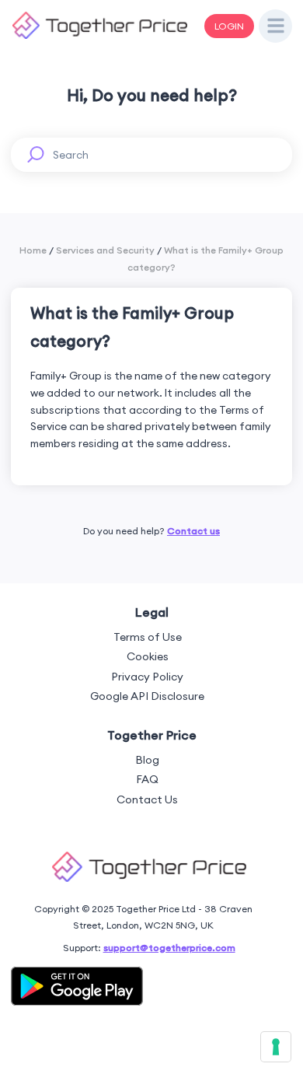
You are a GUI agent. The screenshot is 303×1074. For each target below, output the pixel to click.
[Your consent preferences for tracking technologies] (276, 1047)
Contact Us (147, 799)
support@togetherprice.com (169, 947)
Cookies (148, 656)
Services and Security (105, 250)
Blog (147, 760)
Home (33, 250)
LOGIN (229, 26)
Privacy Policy (147, 677)
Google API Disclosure (147, 696)
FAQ (147, 779)
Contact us (193, 531)
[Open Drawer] (276, 26)
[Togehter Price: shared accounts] (100, 35)
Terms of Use (147, 637)
